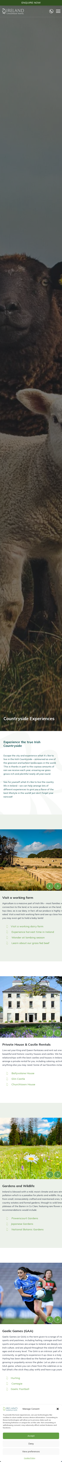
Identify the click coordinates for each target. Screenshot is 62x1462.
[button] (57, 1408)
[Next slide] (57, 886)
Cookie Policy (29, 1458)
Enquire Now (31, 2)
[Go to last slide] (49, 886)
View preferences (31, 1451)
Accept (31, 1435)
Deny (31, 1443)
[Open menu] (58, 11)
